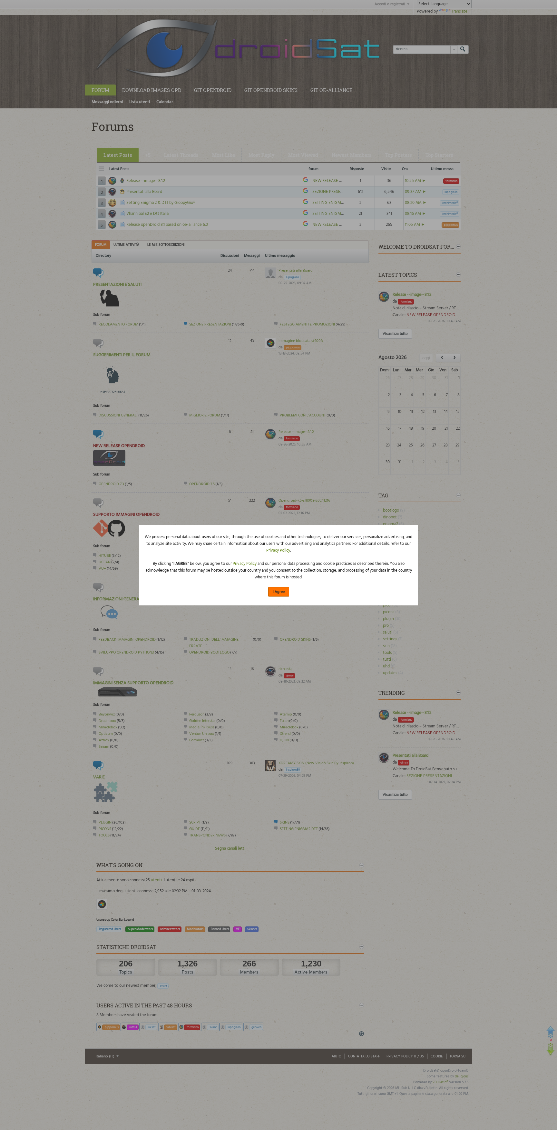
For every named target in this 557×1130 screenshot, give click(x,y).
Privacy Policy (278, 550)
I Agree (279, 592)
